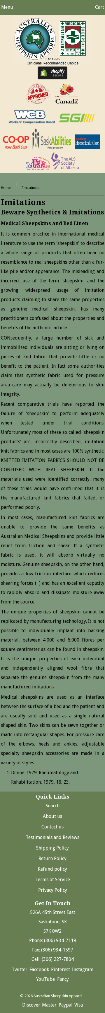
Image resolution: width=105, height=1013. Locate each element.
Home (6, 187)
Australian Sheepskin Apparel (58, 996)
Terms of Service (52, 879)
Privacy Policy (52, 890)
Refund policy (52, 869)
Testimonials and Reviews (52, 837)
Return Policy (52, 858)
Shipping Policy (52, 848)
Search (53, 806)
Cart (99, 7)
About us (52, 816)
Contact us (52, 827)
